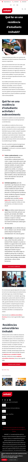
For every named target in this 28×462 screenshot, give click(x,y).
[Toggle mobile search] (22, 9)
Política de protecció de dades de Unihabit (13, 427)
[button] (3, 382)
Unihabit (4, 369)
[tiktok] (7, 400)
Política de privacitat (18, 429)
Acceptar (4, 459)
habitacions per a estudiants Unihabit (12, 354)
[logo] (7, 392)
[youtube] (9, 400)
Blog (8, 369)
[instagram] (5, 400)
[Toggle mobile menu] (25, 9)
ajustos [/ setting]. (13, 457)
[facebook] (2, 400)
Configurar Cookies (12, 459)
